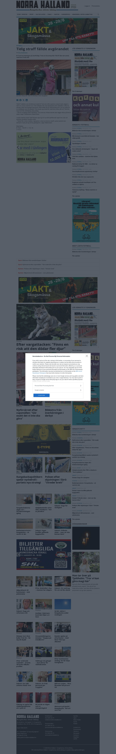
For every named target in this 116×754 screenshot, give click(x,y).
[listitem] (58, 386)
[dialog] (58, 377)
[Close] (87, 356)
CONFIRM (41, 395)
